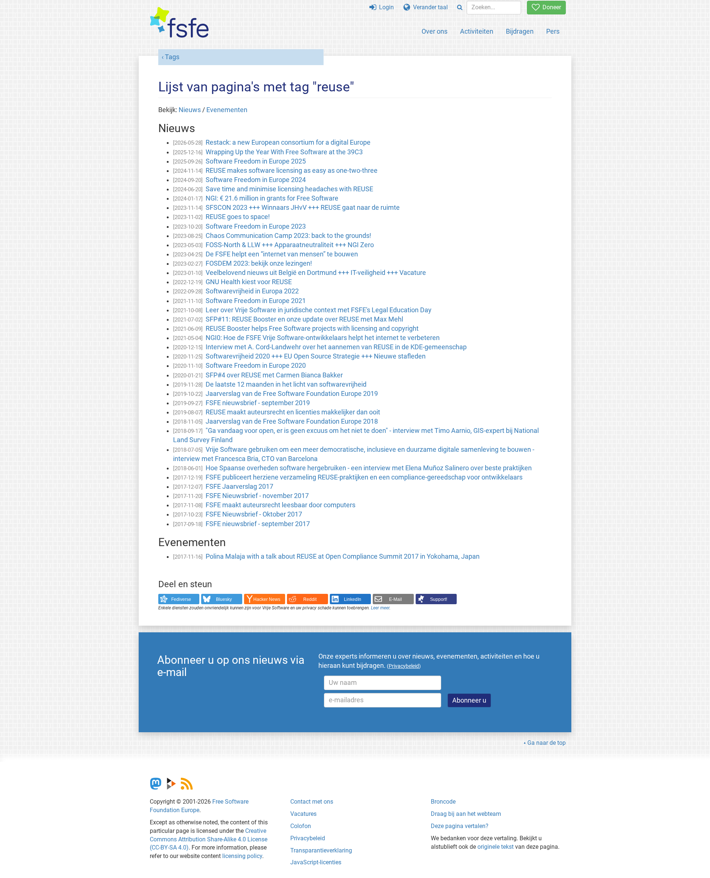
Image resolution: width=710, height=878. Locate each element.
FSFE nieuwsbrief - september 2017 (258, 524)
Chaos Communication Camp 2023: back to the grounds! (288, 235)
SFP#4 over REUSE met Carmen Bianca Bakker (274, 375)
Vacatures (303, 813)
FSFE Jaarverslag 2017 (239, 486)
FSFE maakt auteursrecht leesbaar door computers (280, 505)
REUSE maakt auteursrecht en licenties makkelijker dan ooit (293, 412)
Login (385, 7)
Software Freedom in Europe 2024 (256, 180)
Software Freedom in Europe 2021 (256, 301)
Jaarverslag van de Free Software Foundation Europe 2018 (292, 421)
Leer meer (380, 607)
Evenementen (226, 110)
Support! (438, 599)
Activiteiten (476, 31)
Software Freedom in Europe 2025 (256, 161)
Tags (172, 57)
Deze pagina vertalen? (459, 826)
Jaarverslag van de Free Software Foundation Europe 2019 (292, 393)
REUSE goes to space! (238, 217)
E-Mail (395, 599)
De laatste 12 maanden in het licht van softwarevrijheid (286, 384)
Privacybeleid (307, 838)
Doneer (550, 7)
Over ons (434, 31)
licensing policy (242, 856)
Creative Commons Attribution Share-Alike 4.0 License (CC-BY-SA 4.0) (208, 839)
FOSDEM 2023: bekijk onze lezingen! (259, 263)
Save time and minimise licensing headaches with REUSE (289, 189)
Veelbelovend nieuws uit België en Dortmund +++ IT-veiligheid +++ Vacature (316, 272)
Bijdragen (520, 31)
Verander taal (429, 7)
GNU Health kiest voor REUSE (249, 282)
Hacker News (266, 599)
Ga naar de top (546, 742)
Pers (552, 31)
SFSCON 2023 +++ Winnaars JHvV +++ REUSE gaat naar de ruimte (303, 207)
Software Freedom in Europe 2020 (256, 365)
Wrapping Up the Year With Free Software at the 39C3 (284, 152)
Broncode (443, 801)
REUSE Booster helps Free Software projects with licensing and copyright (312, 328)
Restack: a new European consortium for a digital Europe (288, 142)
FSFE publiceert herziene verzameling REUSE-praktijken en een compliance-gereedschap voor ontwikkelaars (364, 477)
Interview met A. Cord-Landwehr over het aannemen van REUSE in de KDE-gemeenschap (336, 347)
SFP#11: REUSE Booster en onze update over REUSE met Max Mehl (304, 319)
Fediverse (181, 599)
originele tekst (495, 846)
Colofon (300, 826)
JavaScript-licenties (315, 862)
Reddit (310, 599)
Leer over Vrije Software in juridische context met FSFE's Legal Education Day (319, 310)
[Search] (460, 7)
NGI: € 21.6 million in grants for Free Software (272, 198)
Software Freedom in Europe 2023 (256, 226)
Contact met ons (311, 801)
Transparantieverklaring (321, 850)
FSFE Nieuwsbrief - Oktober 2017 (254, 514)
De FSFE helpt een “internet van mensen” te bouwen (282, 254)
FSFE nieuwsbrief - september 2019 (258, 403)
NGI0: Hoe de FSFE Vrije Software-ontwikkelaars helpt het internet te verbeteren (323, 338)
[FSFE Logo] (179, 22)
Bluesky (224, 599)
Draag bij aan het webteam (466, 813)
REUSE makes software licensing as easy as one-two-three (292, 170)
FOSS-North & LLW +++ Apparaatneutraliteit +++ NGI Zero (290, 245)
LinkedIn (352, 599)
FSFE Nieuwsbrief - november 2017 (257, 495)
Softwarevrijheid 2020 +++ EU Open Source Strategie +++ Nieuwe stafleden (316, 356)
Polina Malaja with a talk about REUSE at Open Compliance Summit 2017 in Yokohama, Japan (343, 556)
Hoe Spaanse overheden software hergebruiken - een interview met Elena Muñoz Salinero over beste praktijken (369, 468)
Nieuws (190, 110)
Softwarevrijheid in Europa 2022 (252, 291)
